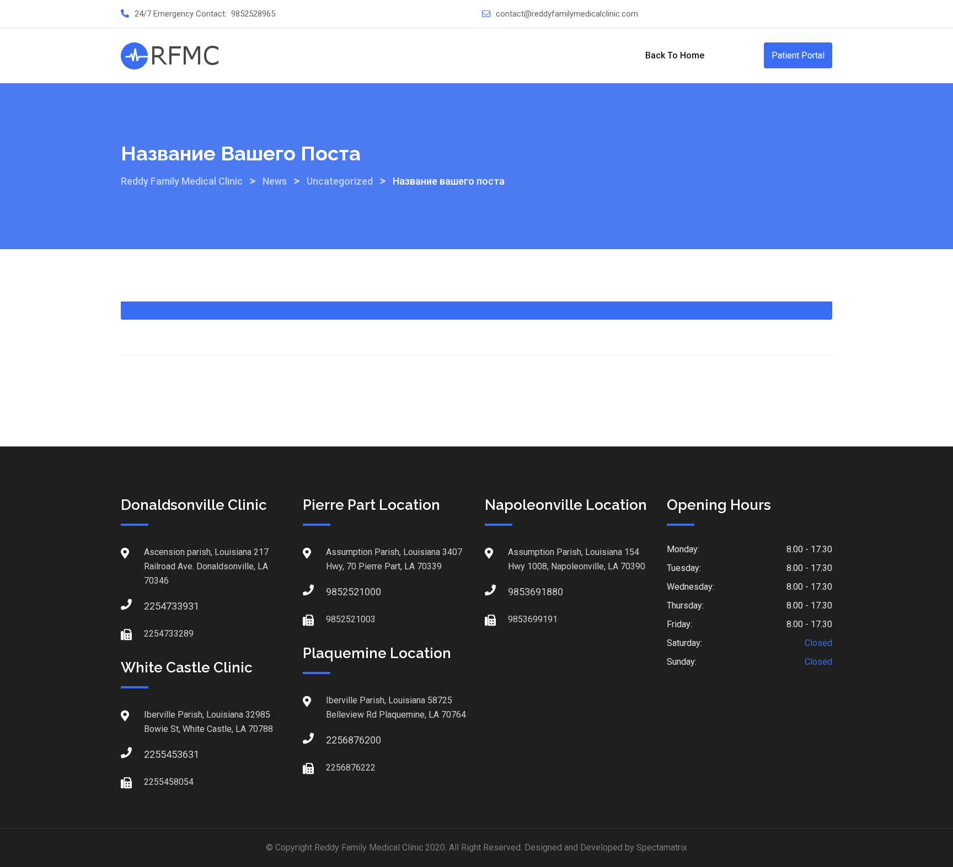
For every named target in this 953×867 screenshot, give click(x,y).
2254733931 (155, 606)
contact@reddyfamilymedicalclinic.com (567, 14)
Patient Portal (798, 55)
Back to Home (674, 55)
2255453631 (155, 754)
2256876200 (337, 740)
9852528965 (253, 14)
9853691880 (519, 591)
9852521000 (337, 591)
